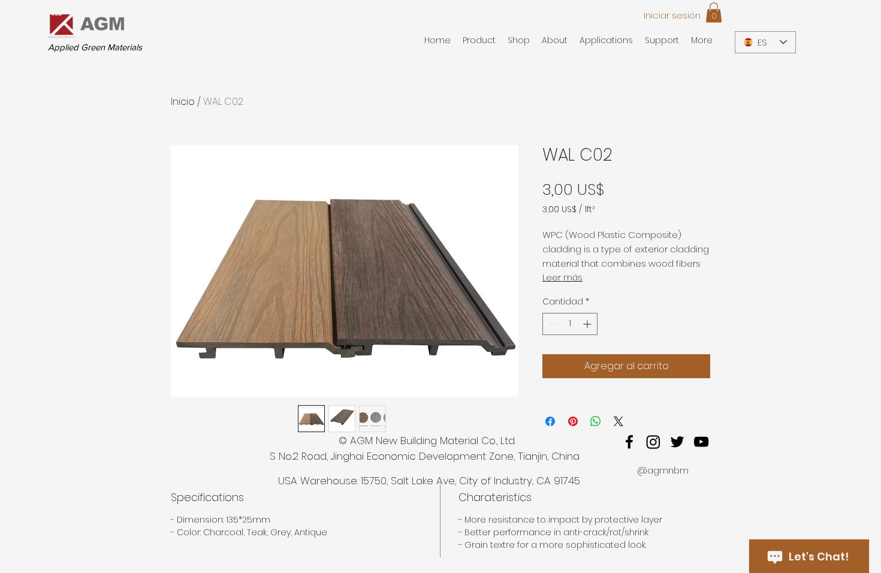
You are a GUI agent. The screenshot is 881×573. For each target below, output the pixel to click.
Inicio (183, 101)
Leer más (562, 278)
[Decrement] (551, 323)
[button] (713, 12)
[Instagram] (653, 442)
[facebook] (629, 442)
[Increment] (588, 323)
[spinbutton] (570, 323)
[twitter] (677, 442)
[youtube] (701, 442)
